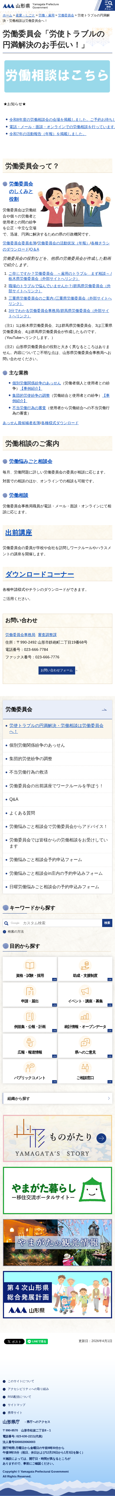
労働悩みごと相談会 (30, 461)
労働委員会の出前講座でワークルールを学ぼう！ (56, 786)
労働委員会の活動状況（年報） (63, 243)
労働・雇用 (47, 15)
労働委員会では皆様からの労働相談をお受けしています (58, 843)
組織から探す (18, 1098)
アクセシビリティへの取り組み (28, 1388)
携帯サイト (15, 1412)
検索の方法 (16, 931)
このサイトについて (21, 1381)
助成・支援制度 (85, 975)
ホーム (7, 15)
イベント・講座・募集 (85, 1001)
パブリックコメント (29, 1078)
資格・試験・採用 (30, 975)
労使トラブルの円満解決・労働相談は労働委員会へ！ (56, 728)
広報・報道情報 (30, 1052)
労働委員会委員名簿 (19, 243)
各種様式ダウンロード (60, 423)
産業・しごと (25, 15)
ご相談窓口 (85, 1078)
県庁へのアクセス (38, 1421)
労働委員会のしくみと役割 (21, 191)
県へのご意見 (85, 1052)
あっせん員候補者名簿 (21, 423)
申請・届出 (30, 1001)
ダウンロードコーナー (39, 574)
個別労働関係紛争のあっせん (36, 383)
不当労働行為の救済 (28, 772)
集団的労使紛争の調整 (31, 395)
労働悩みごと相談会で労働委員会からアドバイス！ (58, 826)
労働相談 (18, 495)
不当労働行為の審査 (29, 408)
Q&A (13, 799)
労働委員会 (66, 15)
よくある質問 (22, 813)
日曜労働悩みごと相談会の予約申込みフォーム (54, 886)
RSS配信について (19, 1396)
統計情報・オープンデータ (85, 1026)
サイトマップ (16, 1404)
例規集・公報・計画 (29, 1026)
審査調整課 (47, 635)
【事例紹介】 (31, 388)
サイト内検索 (6, 924)
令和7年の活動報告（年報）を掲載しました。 (47, 134)
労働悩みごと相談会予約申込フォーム (45, 859)
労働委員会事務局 (20, 635)
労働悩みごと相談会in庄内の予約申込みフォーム (56, 873)
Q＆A (34, 249)
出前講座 (18, 532)
